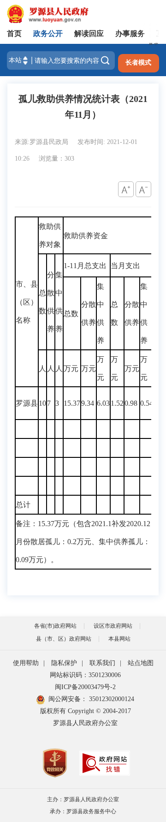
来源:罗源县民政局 (42, 141)
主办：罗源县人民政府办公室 (83, 799)
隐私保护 (64, 663)
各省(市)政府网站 (55, 626)
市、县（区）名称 (27, 302)
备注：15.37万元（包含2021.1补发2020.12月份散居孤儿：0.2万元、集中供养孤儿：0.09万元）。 (83, 542)
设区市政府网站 (113, 626)
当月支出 (125, 266)
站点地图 (141, 663)
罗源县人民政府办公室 (85, 723)
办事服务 (130, 33)
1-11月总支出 (85, 266)
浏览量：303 (56, 158)
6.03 (103, 403)
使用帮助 (26, 663)
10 (42, 403)
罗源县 (27, 403)
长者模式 (138, 62)
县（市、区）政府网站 (63, 639)
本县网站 (119, 639)
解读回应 (89, 33)
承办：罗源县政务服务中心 (83, 811)
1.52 (117, 403)
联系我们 (102, 663)
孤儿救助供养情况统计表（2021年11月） (83, 107)
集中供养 (59, 302)
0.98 (132, 403)
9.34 (88, 403)
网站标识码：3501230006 (85, 675)
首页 (14, 33)
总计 (23, 505)
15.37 (72, 403)
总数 (42, 302)
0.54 (146, 403)
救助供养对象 (50, 235)
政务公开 (48, 33)
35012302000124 (110, 699)
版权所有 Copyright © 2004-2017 (85, 711)
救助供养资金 (86, 236)
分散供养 (50, 302)
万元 (71, 368)
